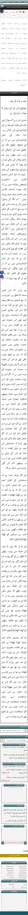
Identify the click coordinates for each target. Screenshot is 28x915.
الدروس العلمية (9, 866)
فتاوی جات (24, 5)
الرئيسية (11, 877)
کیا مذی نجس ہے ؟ (18, 772)
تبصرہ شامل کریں (13, 856)
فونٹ (6, 12)
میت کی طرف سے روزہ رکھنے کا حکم (12, 731)
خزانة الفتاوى (10, 873)
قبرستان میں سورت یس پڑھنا (15, 767)
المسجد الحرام (22, 877)
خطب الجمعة (10, 871)
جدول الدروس (22, 866)
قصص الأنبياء (22, 873)
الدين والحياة (22, 871)
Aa (14, 16)
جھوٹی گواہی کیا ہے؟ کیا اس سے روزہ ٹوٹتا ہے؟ (16, 741)
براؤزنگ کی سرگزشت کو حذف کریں (13, 843)
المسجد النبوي (10, 875)
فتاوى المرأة (23, 869)
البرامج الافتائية (9, 869)
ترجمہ (13, 12)
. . (1, 913)
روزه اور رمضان (17, 5)
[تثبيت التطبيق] (1, 276)
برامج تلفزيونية (22, 875)
